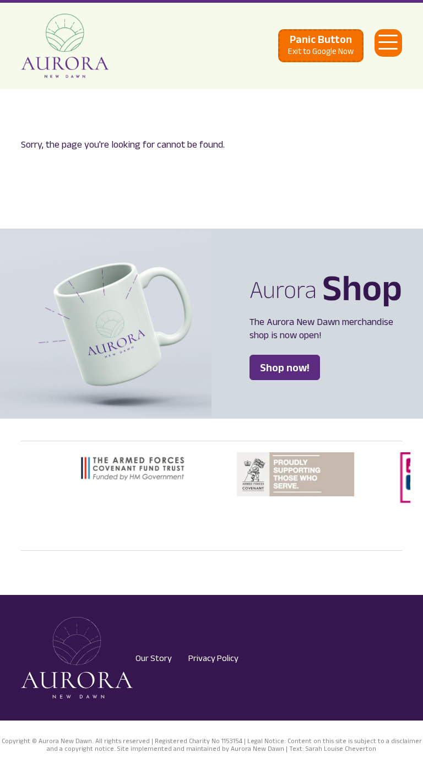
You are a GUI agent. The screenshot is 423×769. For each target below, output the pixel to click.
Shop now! (285, 367)
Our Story (153, 658)
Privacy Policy (213, 658)
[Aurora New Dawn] (65, 46)
